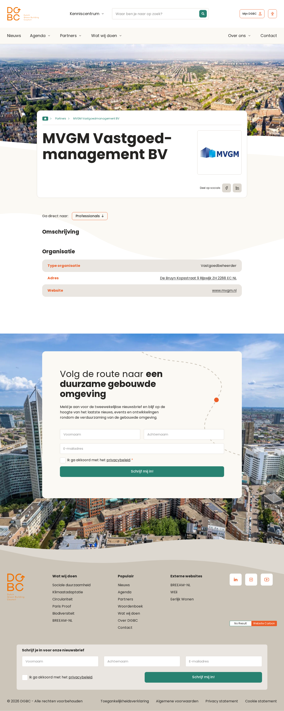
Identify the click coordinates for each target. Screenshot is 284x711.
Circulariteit (62, 599)
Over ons (237, 35)
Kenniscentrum (84, 13)
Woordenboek (130, 606)
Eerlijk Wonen (182, 599)
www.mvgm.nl (224, 290)
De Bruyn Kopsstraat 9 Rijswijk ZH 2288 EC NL (198, 278)
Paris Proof (61, 606)
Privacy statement (221, 701)
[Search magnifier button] (203, 14)
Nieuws (14, 35)
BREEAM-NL (62, 620)
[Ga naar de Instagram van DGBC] (251, 580)
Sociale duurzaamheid (71, 585)
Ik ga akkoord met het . (100, 460)
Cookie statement (261, 701)
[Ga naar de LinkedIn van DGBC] (236, 580)
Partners (68, 35)
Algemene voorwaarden (177, 701)
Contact (268, 35)
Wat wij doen (104, 35)
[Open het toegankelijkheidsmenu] (272, 13)
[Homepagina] (45, 119)
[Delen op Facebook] (226, 188)
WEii (173, 592)
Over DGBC (128, 620)
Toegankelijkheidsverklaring (125, 701)
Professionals (88, 216)
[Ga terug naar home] (23, 14)
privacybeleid (118, 460)
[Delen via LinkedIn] (237, 188)
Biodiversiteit (63, 613)
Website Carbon (264, 623)
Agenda (37, 35)
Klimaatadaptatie (67, 592)
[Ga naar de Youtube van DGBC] (267, 580)
